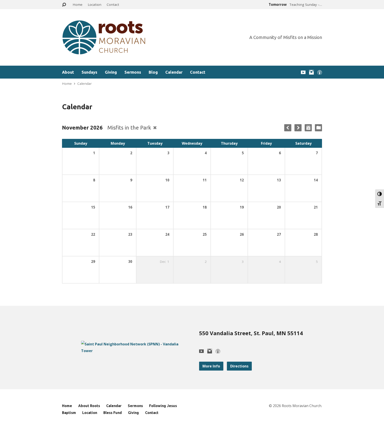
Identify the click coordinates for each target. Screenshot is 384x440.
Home (77, 4)
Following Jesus (163, 406)
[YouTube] (303, 72)
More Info (211, 366)
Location (94, 4)
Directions (239, 366)
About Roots (89, 406)
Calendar (173, 72)
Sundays (89, 72)
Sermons (132, 72)
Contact (113, 4)
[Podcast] (319, 72)
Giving (111, 72)
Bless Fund (112, 413)
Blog (153, 72)
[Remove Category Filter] (154, 127)
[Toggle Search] (64, 4)
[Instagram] (311, 72)
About (68, 72)
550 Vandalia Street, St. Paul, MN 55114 (251, 333)
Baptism (69, 413)
